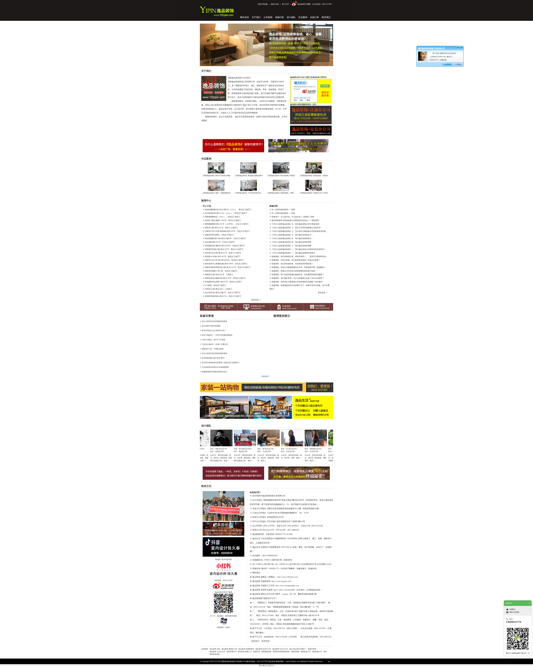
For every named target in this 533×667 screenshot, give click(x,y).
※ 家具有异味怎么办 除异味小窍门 (213, 330)
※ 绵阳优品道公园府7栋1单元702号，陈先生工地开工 (224, 278)
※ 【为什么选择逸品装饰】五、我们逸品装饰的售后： (291, 238)
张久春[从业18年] (225, 449)
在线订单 (314, 17)
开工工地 (207, 206)
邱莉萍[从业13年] (320, 449)
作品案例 (302, 17)
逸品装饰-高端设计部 (229, 649)
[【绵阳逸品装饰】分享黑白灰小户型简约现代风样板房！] (313, 190)
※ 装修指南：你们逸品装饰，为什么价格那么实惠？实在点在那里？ (296, 278)
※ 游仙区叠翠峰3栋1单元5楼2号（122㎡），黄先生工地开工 (227, 209)
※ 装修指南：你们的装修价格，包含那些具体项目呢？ (291, 264)
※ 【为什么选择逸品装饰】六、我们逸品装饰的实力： (291, 235)
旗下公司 (285, 4)
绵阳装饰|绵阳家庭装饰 (281, 652)
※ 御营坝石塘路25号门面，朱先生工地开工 (220, 271)
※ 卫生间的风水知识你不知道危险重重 (214, 367)
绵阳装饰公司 (306, 652)
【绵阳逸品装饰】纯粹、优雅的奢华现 (216, 193)
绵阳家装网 (295, 652)
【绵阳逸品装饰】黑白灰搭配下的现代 (281, 176)
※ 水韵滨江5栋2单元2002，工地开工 (217, 289)
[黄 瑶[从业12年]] (249, 446)
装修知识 (256, 652)
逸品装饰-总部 (215, 649)
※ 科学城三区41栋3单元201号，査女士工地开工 (222, 253)
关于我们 (256, 17)
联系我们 (326, 17)
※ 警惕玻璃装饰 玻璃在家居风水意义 (213, 372)
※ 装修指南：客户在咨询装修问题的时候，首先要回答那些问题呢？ (296, 274)
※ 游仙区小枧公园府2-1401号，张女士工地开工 (222, 220)
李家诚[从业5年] (296, 449)
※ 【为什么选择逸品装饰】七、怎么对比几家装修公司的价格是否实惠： (298, 231)
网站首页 (244, 17)
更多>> (207, 461)
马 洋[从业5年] (271, 449)
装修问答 (279, 17)
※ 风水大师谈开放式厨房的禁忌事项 (213, 321)
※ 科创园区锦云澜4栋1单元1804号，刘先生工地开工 (224, 246)
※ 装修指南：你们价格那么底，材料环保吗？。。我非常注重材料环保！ (298, 256)
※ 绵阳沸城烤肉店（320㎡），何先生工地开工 (221, 217)
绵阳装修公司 (317, 652)
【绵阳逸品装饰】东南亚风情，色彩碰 (313, 176)
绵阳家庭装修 (266, 652)
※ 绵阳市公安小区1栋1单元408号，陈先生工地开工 (223, 260)
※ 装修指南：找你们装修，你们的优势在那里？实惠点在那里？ (294, 260)
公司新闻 (267, 17)
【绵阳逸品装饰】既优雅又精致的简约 (248, 176)
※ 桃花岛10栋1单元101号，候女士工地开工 (220, 228)
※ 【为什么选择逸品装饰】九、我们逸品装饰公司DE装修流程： (295, 224)
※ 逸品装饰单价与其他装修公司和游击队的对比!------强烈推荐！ (295, 220)
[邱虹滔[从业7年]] (202, 446)
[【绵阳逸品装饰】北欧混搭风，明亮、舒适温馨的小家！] (281, 190)
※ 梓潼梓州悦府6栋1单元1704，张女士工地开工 (222, 296)
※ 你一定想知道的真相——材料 (282, 209)
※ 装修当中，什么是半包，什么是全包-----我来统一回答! (292, 217)
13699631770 (513, 621)
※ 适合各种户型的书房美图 (210, 326)
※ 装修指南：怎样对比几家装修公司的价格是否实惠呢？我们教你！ (296, 282)
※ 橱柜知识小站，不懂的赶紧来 (212, 349)
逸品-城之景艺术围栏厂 (297, 649)
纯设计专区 (275, 4)
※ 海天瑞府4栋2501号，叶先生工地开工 (219, 242)
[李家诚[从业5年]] (296, 446)
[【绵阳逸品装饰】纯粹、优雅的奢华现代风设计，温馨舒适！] (216, 190)
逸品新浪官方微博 (304, 4)
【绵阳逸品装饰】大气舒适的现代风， (248, 193)
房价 (325, 652)
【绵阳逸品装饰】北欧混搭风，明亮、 (281, 193)
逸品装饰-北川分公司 (280, 649)
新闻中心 (206, 200)
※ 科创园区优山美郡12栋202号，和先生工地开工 (222, 282)
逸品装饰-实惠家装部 (246, 649)
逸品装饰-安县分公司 (263, 649)
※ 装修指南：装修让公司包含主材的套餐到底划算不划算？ (293, 271)
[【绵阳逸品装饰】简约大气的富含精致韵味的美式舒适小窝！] (216, 173)
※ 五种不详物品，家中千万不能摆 (212, 340)
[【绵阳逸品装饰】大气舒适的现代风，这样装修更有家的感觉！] (248, 190)
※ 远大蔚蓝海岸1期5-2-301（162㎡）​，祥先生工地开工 (225, 213)
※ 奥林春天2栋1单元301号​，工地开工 (218, 274)
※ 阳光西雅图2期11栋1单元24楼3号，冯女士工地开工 (224, 238)
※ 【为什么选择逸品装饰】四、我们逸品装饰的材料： (291, 242)
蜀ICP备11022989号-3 (266, 666)
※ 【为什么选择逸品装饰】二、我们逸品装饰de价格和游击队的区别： (297, 249)
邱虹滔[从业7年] (202, 449)
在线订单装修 (263, 4)
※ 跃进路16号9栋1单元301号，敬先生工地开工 (222, 256)
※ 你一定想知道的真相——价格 (282, 213)
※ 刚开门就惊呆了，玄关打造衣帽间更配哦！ (217, 335)
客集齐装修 (312, 649)
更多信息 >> (256, 300)
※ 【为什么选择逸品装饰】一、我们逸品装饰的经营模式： (293, 253)
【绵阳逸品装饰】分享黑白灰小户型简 (313, 193)
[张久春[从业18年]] (225, 446)
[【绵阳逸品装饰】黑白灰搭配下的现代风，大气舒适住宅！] (281, 173)
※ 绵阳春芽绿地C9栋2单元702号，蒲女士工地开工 (223, 249)
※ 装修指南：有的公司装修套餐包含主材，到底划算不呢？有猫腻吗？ (297, 267)
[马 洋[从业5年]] (272, 446)
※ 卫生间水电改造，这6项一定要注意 (214, 344)
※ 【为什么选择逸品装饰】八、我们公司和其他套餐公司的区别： (295, 228)
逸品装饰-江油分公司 (217, 652)
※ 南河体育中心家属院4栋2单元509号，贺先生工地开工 (225, 264)
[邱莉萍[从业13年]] (320, 446)
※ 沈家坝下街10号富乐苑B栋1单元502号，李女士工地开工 (226, 231)
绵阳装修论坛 (232, 652)
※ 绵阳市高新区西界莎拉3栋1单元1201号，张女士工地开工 (226, 267)
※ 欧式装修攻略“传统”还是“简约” (212, 358)
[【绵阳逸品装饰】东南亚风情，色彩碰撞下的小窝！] (313, 173)
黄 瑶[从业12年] (248, 449)
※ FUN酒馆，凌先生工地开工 (214, 285)
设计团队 (291, 17)
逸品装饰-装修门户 (245, 652)
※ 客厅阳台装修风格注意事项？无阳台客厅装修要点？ (220, 363)
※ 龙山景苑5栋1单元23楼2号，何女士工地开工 (221, 293)
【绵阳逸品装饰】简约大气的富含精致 (216, 176)
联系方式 (206, 486)
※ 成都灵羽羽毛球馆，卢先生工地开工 (218, 235)
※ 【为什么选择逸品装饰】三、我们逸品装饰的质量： (291, 246)
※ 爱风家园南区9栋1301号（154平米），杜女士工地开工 (226, 224)
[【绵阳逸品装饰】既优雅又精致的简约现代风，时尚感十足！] (248, 173)
